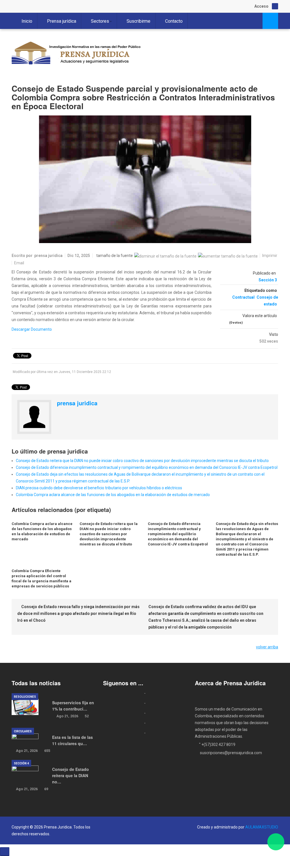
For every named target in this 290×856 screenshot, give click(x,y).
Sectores (100, 21)
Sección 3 (268, 280)
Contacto (174, 21)
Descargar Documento (32, 329)
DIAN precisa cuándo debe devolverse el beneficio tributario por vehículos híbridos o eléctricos (99, 488)
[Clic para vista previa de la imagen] (145, 179)
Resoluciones (25, 696)
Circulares (23, 731)
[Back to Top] (4, 851)
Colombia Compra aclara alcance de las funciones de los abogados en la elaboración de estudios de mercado (113, 494)
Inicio (27, 21)
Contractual (243, 297)
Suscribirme (138, 21)
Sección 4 (21, 763)
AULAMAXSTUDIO (261, 827)
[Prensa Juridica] (77, 54)
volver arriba (267, 647)
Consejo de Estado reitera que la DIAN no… (70, 775)
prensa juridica (48, 255)
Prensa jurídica (61, 21)
